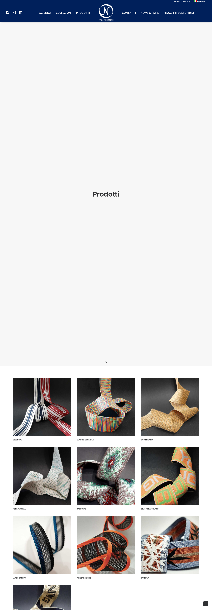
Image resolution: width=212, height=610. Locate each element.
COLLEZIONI (64, 12)
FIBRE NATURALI (19, 509)
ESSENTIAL (17, 440)
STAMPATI (145, 578)
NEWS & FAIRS (150, 12)
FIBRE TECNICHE (84, 578)
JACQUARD (81, 509)
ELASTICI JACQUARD (150, 509)
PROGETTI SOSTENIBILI (178, 12)
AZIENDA (45, 12)
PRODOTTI (83, 12)
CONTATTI (129, 12)
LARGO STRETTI (19, 578)
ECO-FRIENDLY (147, 440)
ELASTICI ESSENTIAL (85, 440)
